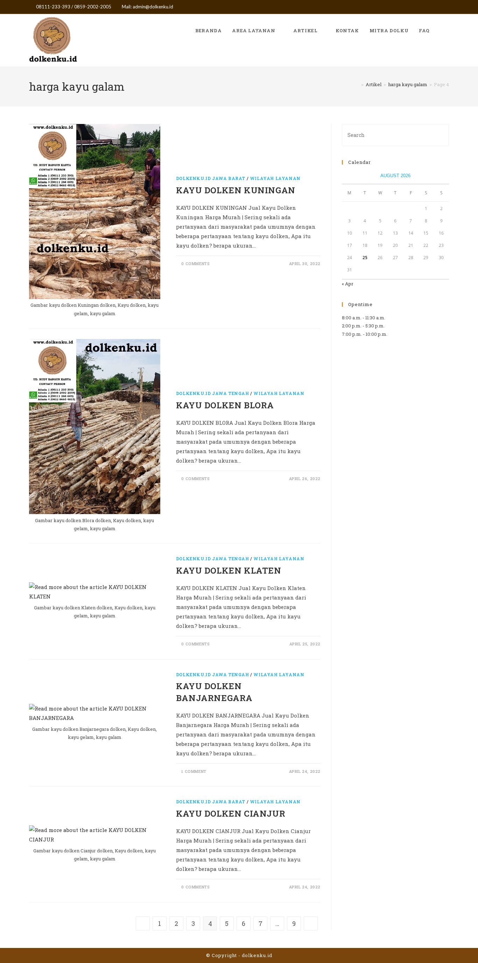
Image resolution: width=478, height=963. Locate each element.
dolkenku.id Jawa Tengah (212, 393)
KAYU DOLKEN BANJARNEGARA (214, 692)
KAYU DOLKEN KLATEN (228, 570)
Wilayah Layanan (275, 178)
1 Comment (193, 771)
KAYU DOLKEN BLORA (225, 405)
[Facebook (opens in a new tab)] (431, 7)
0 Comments (195, 263)
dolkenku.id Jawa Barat (210, 178)
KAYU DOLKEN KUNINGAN (235, 190)
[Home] (357, 84)
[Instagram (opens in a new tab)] (439, 7)
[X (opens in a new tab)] (423, 7)
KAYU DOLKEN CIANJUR (230, 813)
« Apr (347, 283)
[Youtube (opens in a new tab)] (446, 7)
